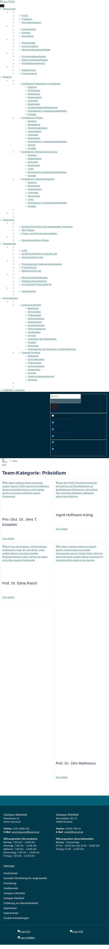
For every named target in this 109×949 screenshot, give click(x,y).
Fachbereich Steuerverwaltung (38, 179)
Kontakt (32, 114)
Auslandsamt (35, 322)
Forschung (8, 220)
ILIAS (24, 250)
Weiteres (32, 380)
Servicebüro (34, 312)
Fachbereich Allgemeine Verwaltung (41, 84)
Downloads (34, 104)
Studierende (9, 243)
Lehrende (33, 101)
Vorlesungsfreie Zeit (32, 257)
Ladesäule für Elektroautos (42, 339)
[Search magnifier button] (54, 406)
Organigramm (29, 29)
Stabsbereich (29, 70)
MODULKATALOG (31, 271)
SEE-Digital (28, 230)
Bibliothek (33, 308)
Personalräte (28, 43)
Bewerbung (34, 94)
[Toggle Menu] (2, 5)
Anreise (32, 335)
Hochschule (9, 9)
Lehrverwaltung (30, 46)
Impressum (10, 908)
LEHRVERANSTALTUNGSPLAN (39, 254)
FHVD (25, 15)
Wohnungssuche (37, 329)
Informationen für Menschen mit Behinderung (52, 349)
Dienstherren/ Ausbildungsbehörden (47, 172)
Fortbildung (34, 90)
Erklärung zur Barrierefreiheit (21, 903)
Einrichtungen (10, 298)
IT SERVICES (29, 267)
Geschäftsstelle (36, 359)
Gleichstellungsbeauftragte (36, 49)
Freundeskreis (29, 73)
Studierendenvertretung (34, 281)
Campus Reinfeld (31, 352)
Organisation (35, 97)
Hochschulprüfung (37, 128)
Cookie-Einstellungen (16, 918)
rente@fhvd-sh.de (73, 832)
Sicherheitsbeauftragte (34, 56)
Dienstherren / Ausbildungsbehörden (47, 111)
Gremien (26, 32)
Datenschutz (11, 913)
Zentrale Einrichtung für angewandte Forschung (47, 226)
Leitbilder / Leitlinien (14, 390)
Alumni (31, 145)
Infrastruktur (34, 332)
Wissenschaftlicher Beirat (35, 240)
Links (30, 169)
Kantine (32, 342)
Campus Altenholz (31, 305)
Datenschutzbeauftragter (35, 60)
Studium (7, 77)
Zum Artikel (8, 538)
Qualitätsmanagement (33, 63)
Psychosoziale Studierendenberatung (42, 264)
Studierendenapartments (41, 376)
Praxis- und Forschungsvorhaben (39, 233)
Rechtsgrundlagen (31, 22)
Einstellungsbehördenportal (42, 107)
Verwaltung (28, 36)
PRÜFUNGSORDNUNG (35, 278)
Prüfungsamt (34, 315)
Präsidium (27, 19)
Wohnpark (33, 346)
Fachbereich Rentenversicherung (39, 152)
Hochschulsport (36, 325)
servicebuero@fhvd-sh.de (25, 832)
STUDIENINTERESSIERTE (37, 284)
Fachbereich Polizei (32, 118)
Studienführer (29, 291)
